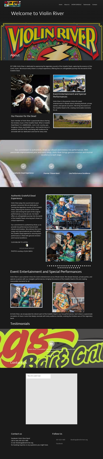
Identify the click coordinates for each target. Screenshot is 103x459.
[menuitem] (60, 4)
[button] (69, 247)
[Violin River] (12, 4)
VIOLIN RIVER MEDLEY (26, 248)
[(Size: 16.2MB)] (27, 246)
